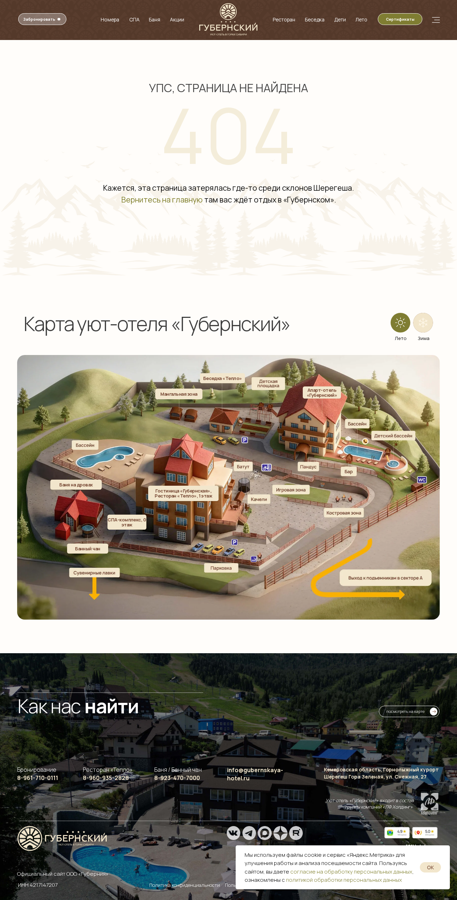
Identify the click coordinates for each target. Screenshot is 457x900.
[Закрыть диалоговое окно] (445, 11)
